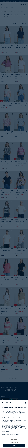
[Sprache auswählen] (25, 403)
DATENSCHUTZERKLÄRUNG (7, 434)
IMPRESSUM (16, 434)
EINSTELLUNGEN (14, 442)
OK (14, 445)
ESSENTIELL (14, 439)
